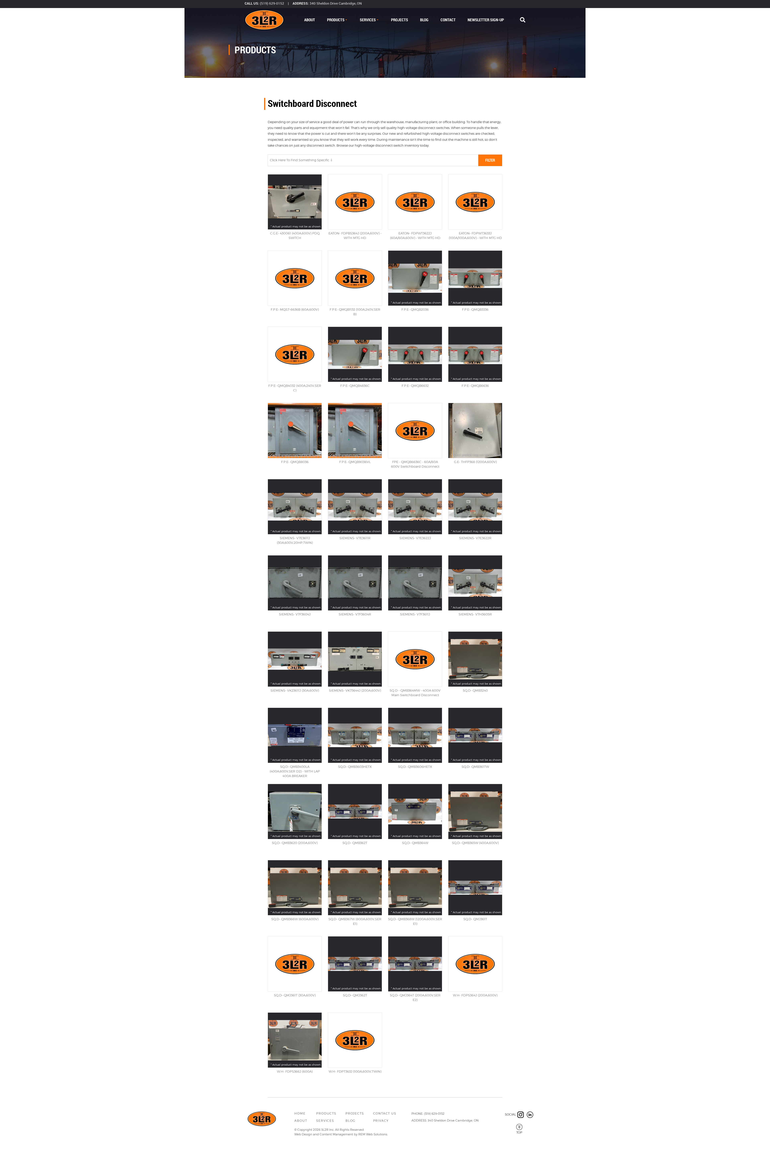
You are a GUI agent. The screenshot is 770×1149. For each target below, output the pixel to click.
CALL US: (252, 3)
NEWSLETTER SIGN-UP (486, 19)
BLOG (424, 19)
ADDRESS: (301, 3)
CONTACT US (384, 1113)
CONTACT (448, 19)
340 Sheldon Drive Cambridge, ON (336, 3)
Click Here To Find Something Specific (300, 160)
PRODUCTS (335, 19)
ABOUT (309, 19)
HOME (299, 1113)
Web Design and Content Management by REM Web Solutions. (341, 1134)
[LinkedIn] (530, 1115)
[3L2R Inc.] (264, 20)
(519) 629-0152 (272, 3)
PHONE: (417, 1114)
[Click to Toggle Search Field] (522, 20)
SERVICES (368, 19)
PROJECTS (399, 19)
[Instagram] (520, 1115)
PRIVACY (381, 1121)
